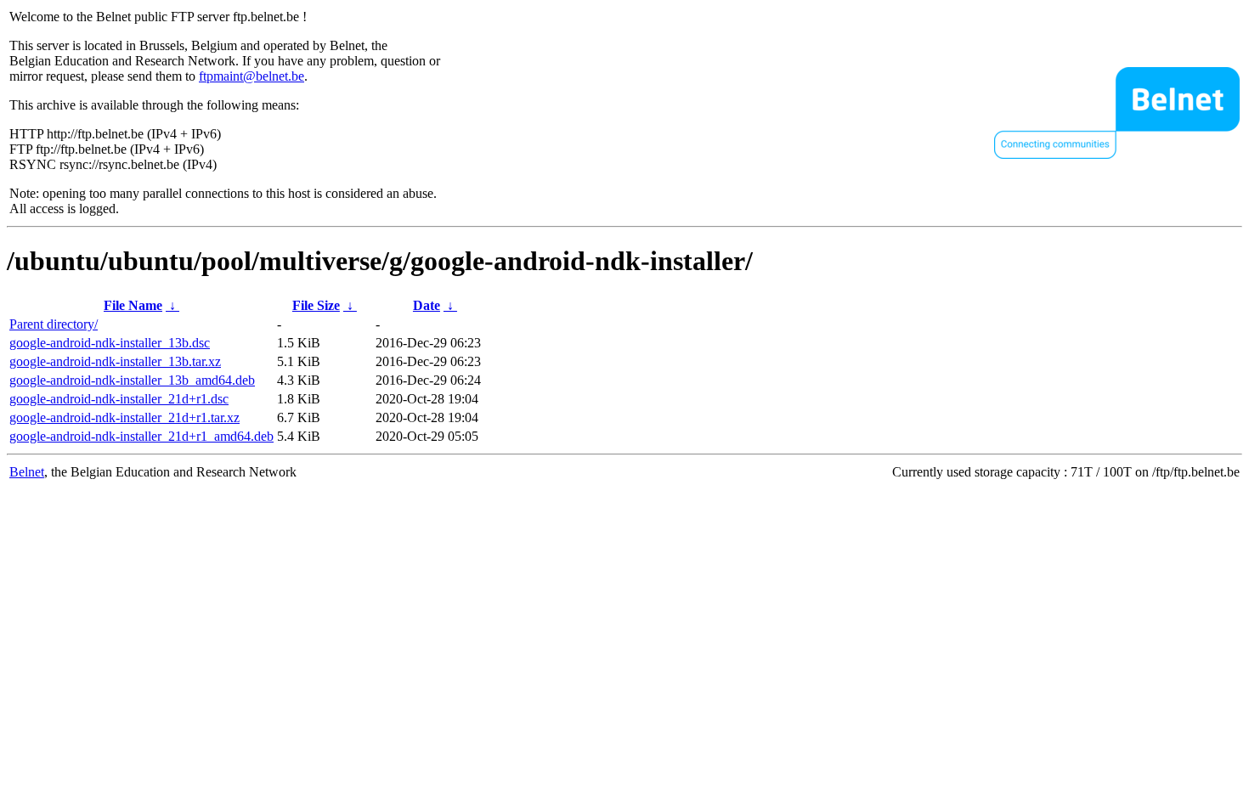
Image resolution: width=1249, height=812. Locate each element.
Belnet (26, 472)
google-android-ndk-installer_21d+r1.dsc (119, 399)
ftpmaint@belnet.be (251, 76)
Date (426, 305)
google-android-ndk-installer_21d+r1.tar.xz (124, 417)
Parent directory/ (53, 324)
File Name (133, 305)
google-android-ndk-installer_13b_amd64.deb (132, 380)
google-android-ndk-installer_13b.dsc (109, 343)
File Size (316, 305)
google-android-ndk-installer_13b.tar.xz (115, 361)
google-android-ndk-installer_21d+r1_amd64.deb (141, 436)
